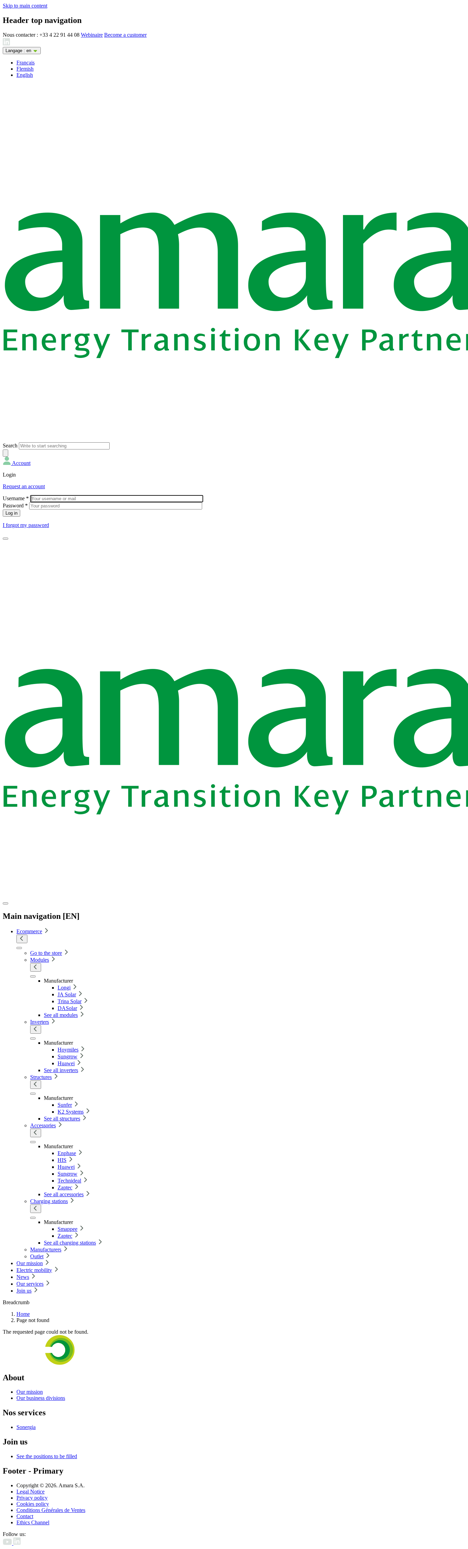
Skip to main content (25, 6)
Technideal (69, 1181)
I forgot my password (26, 525)
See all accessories (64, 1194)
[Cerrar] (5, 903)
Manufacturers (45, 1249)
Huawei (66, 1063)
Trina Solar (70, 1001)
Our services (30, 1284)
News (22, 1277)
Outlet (37, 1256)
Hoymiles (68, 1050)
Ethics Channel (32, 1522)
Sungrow (67, 1056)
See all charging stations (70, 1243)
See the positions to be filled (46, 1456)
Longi (64, 987)
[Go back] (21, 939)
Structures (41, 1077)
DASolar (67, 1008)
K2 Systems (71, 1112)
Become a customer (125, 35)
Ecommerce (29, 931)
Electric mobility (34, 1270)
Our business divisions (40, 1398)
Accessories (43, 1125)
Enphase (67, 1153)
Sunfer (65, 1105)
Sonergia (26, 1427)
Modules (39, 960)
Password (15, 505)
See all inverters (61, 1070)
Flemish (25, 69)
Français (25, 62)
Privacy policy (32, 1498)
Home (23, 1314)
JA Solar (67, 994)
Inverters (39, 1022)
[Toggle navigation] (5, 539)
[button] (16, 463)
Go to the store (46, 953)
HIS (62, 1160)
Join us (24, 1291)
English (24, 75)
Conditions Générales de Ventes (50, 1510)
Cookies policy (32, 1504)
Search (10, 445)
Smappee (67, 1229)
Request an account (24, 486)
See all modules (61, 1015)
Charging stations (49, 1201)
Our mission (29, 1263)
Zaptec (65, 1187)
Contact (24, 1516)
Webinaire (92, 35)
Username (16, 498)
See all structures (62, 1118)
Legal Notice (30, 1491)
